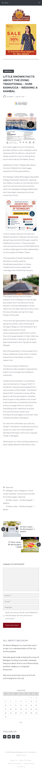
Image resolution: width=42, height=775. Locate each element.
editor (11, 96)
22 (31, 709)
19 (16, 709)
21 (26, 709)
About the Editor (25, 760)
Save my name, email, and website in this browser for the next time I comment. (21, 615)
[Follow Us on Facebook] (4, 736)
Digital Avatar (21, 755)
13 (21, 705)
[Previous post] (3, 529)
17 (5, 709)
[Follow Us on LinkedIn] (18, 736)
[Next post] (39, 545)
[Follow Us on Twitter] (9, 736)
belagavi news (12, 491)
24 (5, 713)
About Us (14, 760)
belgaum (23, 491)
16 (36, 705)
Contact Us (21, 767)
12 (15, 705)
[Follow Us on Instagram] (13, 736)
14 (26, 705)
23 (36, 709)
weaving (21, 497)
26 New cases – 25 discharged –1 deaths (27, 529)
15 (31, 705)
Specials (8, 71)
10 (5, 705)
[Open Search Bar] (39, 3)
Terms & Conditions (15, 763)
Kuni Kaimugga (10, 497)
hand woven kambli (26, 494)
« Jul (20, 722)
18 (10, 709)
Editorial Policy (29, 763)
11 (10, 705)
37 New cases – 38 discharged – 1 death (15, 544)
